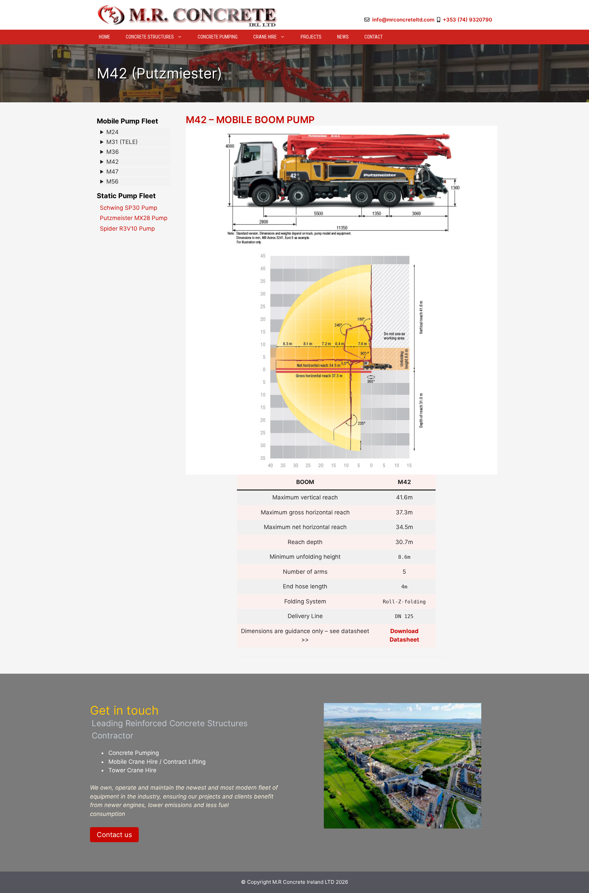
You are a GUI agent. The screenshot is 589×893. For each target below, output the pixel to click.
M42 (112, 161)
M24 (112, 132)
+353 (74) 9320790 (467, 19)
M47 (112, 171)
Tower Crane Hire (132, 770)
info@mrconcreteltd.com (403, 19)
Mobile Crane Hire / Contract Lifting (157, 761)
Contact (373, 37)
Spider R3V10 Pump (127, 228)
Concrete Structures (150, 37)
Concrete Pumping (218, 37)
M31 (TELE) (122, 141)
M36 (112, 151)
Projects (311, 37)
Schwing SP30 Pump (128, 207)
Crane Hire (265, 37)
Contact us (114, 835)
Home (104, 37)
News (343, 37)
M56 (112, 181)
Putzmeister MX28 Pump (133, 218)
